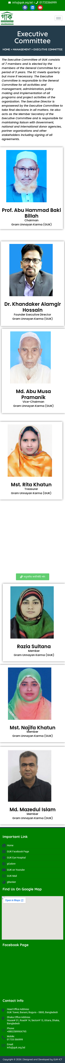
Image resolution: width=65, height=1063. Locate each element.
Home (6, 49)
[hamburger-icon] (58, 18)
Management (22, 49)
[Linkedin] (32, 7)
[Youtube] (40, 7)
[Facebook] (25, 7)
